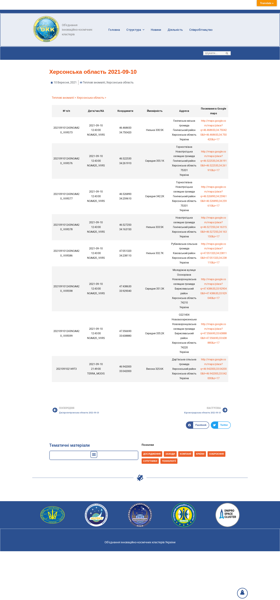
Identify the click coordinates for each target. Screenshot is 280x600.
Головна (114, 29)
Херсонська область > (91, 97)
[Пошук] (227, 53)
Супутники (150, 461)
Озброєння (216, 454)
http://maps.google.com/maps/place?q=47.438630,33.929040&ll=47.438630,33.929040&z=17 (213, 288)
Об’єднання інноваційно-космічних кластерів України (140, 542)
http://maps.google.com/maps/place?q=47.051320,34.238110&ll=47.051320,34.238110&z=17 (213, 253)
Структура (133, 29)
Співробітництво (201, 29)
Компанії (185, 454)
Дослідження (152, 454)
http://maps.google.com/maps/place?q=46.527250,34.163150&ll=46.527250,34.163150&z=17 (213, 227)
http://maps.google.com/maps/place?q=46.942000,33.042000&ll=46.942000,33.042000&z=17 (213, 369)
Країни (200, 454)
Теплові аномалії (94, 82)
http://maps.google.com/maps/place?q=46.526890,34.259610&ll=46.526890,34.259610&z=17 (213, 196)
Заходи (170, 454)
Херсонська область (120, 82)
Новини (156, 29)
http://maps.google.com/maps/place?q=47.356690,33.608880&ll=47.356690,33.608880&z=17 (213, 333)
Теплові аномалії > (64, 97)
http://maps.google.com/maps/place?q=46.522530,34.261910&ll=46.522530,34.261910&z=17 (213, 161)
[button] (227, 53)
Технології (169, 461)
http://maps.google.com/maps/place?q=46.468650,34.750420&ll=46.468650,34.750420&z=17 (213, 130)
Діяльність (175, 29)
